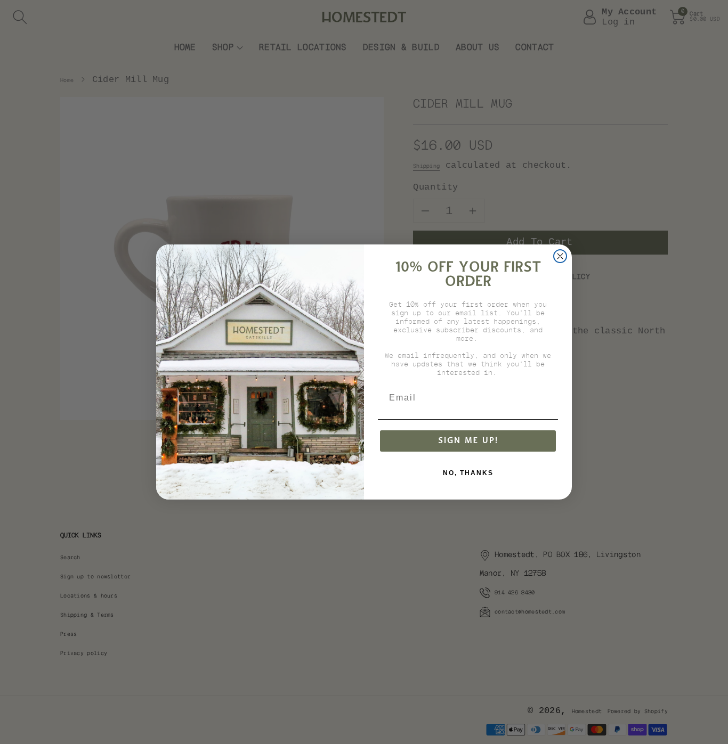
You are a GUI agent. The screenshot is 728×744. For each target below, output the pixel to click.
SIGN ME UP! (468, 441)
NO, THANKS (468, 473)
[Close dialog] (560, 256)
